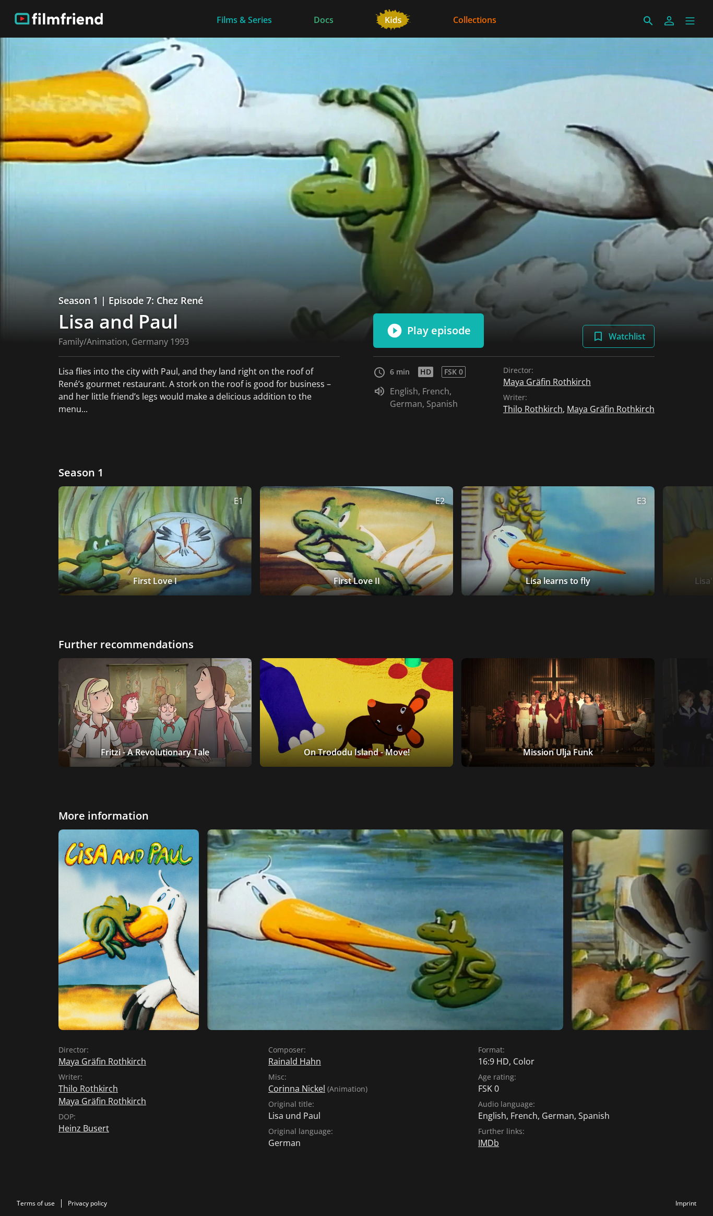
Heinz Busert (83, 1128)
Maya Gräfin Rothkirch (547, 382)
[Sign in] (669, 20)
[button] (690, 20)
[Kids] (393, 19)
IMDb (488, 1143)
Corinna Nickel (296, 1088)
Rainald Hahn (294, 1061)
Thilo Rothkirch (533, 409)
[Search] (648, 20)
